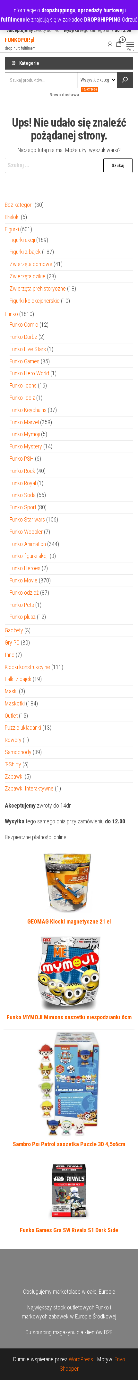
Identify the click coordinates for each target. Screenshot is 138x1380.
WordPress (81, 1359)
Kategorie (29, 63)
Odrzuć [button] (129, 19)
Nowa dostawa (66, 93)
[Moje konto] (110, 44)
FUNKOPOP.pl (20, 39)
